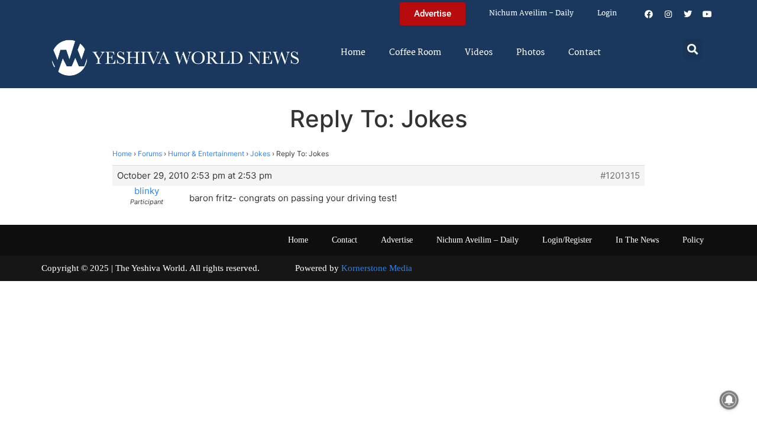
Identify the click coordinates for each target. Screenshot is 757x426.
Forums (150, 153)
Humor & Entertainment (206, 153)
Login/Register (567, 239)
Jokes (260, 153)
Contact (584, 53)
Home (353, 53)
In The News (637, 239)
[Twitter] (688, 14)
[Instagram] (668, 14)
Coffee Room (415, 53)
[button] (693, 49)
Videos (479, 53)
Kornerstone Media (376, 268)
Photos (530, 53)
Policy (693, 239)
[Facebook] (648, 14)
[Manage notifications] (729, 399)
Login (607, 13)
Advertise (397, 239)
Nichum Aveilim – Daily (531, 13)
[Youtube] (707, 14)
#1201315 (620, 175)
